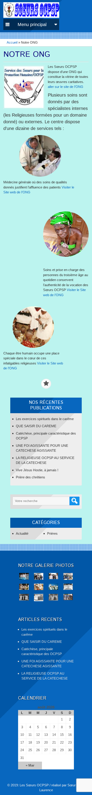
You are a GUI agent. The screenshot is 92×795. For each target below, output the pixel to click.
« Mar (30, 765)
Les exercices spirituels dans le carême (45, 419)
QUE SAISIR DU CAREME (36, 426)
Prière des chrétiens (30, 477)
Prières (52, 533)
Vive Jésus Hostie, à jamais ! (37, 470)
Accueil (12, 42)
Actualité (22, 533)
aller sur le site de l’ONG (65, 87)
